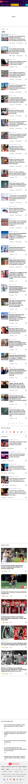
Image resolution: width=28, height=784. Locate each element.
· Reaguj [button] (13, 43)
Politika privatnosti (20, 776)
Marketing (4, 774)
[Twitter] (10, 432)
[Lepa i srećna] (25, 769)
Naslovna (3, 29)
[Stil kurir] (16, 769)
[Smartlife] (5, 771)
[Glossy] (20, 769)
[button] (19, 43)
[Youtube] (14, 432)
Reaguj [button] (12, 66)
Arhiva (14, 776)
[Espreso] (7, 769)
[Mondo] (4, 1)
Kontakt (13, 774)
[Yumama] (16, 771)
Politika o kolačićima (8, 776)
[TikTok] (18, 432)
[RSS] (25, 432)
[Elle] (12, 769)
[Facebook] (3, 432)
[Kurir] (2, 769)
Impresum (9, 774)
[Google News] (21, 432)
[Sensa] (10, 771)
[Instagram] (6, 432)
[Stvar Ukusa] (23, 771)
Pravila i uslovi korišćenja (21, 774)
